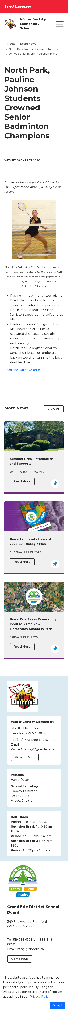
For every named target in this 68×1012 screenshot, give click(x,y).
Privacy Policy (40, 996)
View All (54, 408)
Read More (22, 481)
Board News (28, 43)
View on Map (25, 757)
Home (11, 43)
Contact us (19, 959)
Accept (57, 1005)
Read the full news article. (23, 370)
